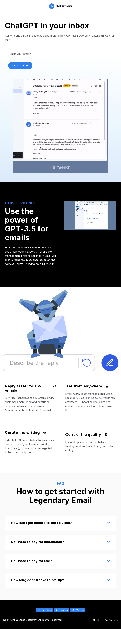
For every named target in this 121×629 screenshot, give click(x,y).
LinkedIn (64, 610)
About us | (98, 620)
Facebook (47, 610)
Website (80, 610)
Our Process (111, 620)
